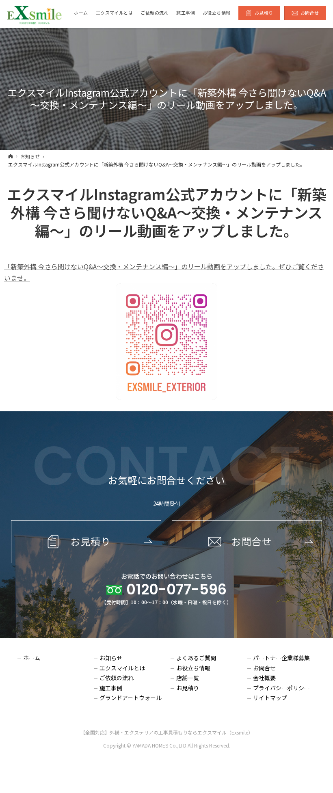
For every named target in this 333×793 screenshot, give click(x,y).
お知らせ (110, 658)
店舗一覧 (187, 678)
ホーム (31, 658)
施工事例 (110, 688)
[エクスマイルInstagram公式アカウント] (166, 341)
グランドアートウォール (130, 698)
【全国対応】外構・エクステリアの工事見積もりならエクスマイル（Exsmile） (166, 732)
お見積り (187, 688)
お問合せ (264, 668)
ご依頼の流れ (116, 678)
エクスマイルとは (122, 668)
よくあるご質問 (196, 658)
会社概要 (264, 678)
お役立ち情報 (193, 668)
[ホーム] (10, 156)
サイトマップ (270, 698)
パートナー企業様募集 (281, 658)
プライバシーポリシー (281, 688)
